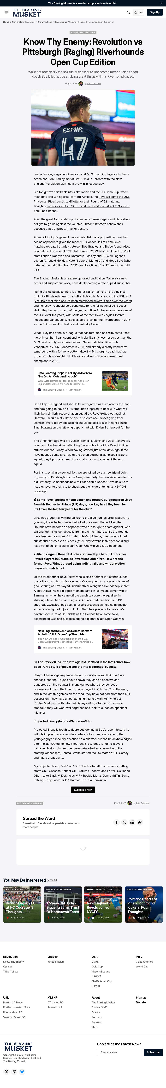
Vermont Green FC (14, 1017)
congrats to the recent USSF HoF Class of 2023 (66, 251)
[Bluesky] (22, 1072)
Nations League (101, 971)
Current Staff (99, 1007)
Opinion (7, 966)
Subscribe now (83, 789)
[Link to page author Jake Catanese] (80, 83)
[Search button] (128, 12)
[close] (161, 3)
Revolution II (54, 1007)
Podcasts (97, 1017)
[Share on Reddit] (132, 822)
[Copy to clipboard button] (140, 822)
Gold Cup (97, 966)
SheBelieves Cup (102, 981)
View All (52, 880)
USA (95, 956)
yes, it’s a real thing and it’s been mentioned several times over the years (83, 301)
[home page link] (26, 12)
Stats (94, 1027)
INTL (139, 956)
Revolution (10, 956)
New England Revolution (23, 22)
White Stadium (56, 961)
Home (6, 22)
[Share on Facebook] (116, 822)
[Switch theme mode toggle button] (138, 12)
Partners (96, 1022)
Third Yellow (10, 971)
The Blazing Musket (14, 1061)
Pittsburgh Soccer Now (66, 477)
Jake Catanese (94, 83)
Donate (96, 1012)
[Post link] (22, 904)
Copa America (144, 961)
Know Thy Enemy (13, 961)
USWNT (96, 976)
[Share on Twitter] (124, 822)
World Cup (142, 966)
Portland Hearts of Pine (16, 1007)
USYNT (96, 986)
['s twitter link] (6, 1072)
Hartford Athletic (13, 1002)
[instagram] (14, 1072)
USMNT (96, 961)
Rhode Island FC (12, 1012)
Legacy (52, 956)
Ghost (33, 1058)
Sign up (141, 997)
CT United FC (55, 1002)
